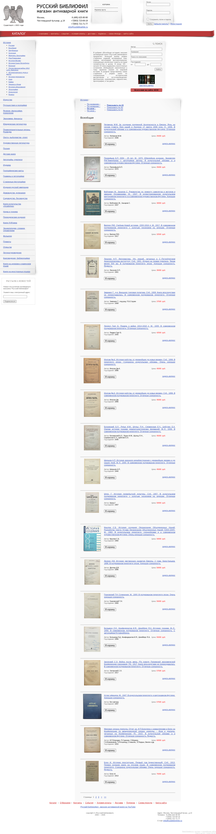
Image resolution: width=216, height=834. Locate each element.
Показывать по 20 (115, 105)
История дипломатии (17, 77)
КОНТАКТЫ (55, 34)
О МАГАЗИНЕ (43, 34)
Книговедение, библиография (16, 258)
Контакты (77, 803)
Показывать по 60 (115, 110)
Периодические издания (14, 217)
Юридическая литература (15, 124)
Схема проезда (145, 803)
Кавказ (11, 82)
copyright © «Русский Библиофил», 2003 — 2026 (100, 814)
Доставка (119, 803)
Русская (11, 45)
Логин (148, 2)
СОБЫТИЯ (65, 34)
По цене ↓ (91, 111)
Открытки (7, 247)
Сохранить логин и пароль (160, 19)
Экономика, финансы (12, 119)
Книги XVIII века (10, 223)
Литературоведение (12, 253)
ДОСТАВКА (92, 34)
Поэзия (6, 148)
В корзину (110, 144)
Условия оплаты (104, 803)
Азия (10, 79)
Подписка (130, 803)
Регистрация (176, 24)
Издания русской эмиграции (15, 187)
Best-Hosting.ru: (188, 831)
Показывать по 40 (115, 107)
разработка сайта (209, 831)
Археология (13, 92)
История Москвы (15, 60)
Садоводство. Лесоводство (15, 198)
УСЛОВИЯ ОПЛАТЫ (78, 34)
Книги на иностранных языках (16, 272)
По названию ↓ (93, 106)
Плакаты (7, 242)
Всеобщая (12, 48)
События (89, 803)
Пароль (149, 10)
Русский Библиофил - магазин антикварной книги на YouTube (108, 807)
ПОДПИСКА (102, 34)
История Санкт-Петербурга (19, 63)
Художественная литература (16, 143)
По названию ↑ (93, 104)
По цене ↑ (91, 109)
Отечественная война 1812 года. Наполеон (18, 69)
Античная (12, 53)
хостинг (197, 831)
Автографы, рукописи (12, 160)
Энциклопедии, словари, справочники (14, 229)
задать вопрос (168, 144)
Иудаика (7, 165)
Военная (12, 66)
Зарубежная (13, 50)
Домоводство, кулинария (14, 193)
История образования (17, 87)
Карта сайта (161, 803)
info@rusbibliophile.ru (78, 27)
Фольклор (7, 236)
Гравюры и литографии (13, 176)
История (7, 42)
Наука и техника (10, 212)
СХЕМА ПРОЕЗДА (115, 34)
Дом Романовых (15, 58)
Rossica (11, 94)
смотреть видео (146, 85)
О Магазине (65, 803)
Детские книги (9, 154)
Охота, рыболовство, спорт (15, 137)
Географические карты (13, 171)
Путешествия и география (15, 105)
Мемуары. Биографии (17, 55)
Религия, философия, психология (13, 112)
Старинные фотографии (14, 182)
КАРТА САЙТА (128, 34)
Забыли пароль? (161, 24)
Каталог (53, 803)
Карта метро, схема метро (205, 833)
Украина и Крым (15, 84)
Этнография (13, 89)
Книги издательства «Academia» (12, 205)
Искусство (7, 100)
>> (105, 797)
